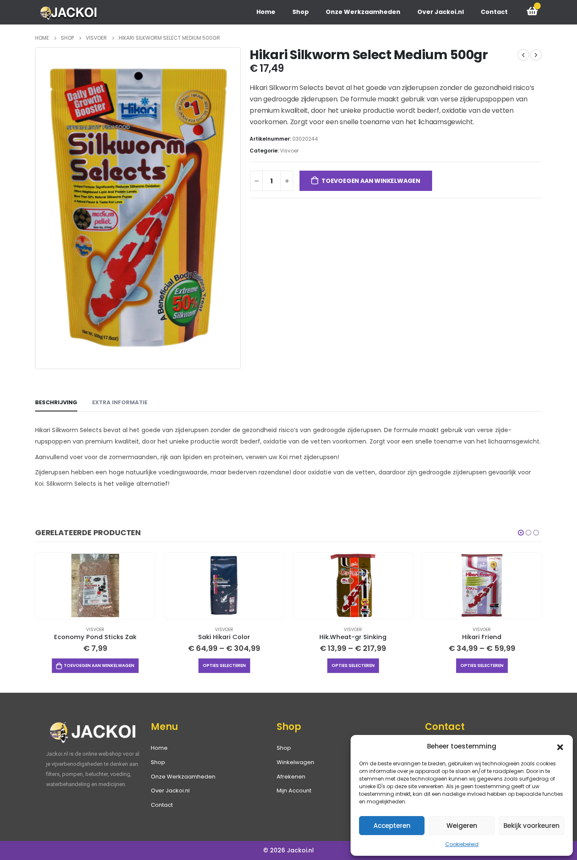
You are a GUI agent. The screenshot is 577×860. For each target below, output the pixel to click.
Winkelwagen (295, 762)
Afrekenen (291, 777)
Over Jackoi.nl (440, 12)
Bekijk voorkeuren (532, 825)
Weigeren (461, 825)
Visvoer (289, 150)
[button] (560, 746)
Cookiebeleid (462, 844)
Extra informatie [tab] (119, 402)
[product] (95, 585)
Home (265, 12)
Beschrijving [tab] (56, 402)
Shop (300, 12)
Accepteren (392, 825)
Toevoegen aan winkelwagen (370, 181)
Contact (494, 12)
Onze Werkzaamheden (363, 12)
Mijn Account (294, 791)
